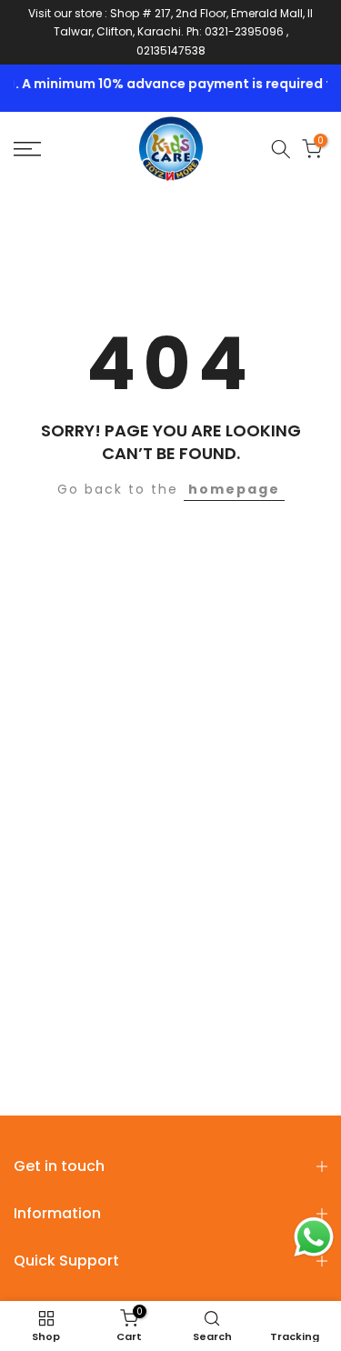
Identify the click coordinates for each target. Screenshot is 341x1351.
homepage (234, 489)
